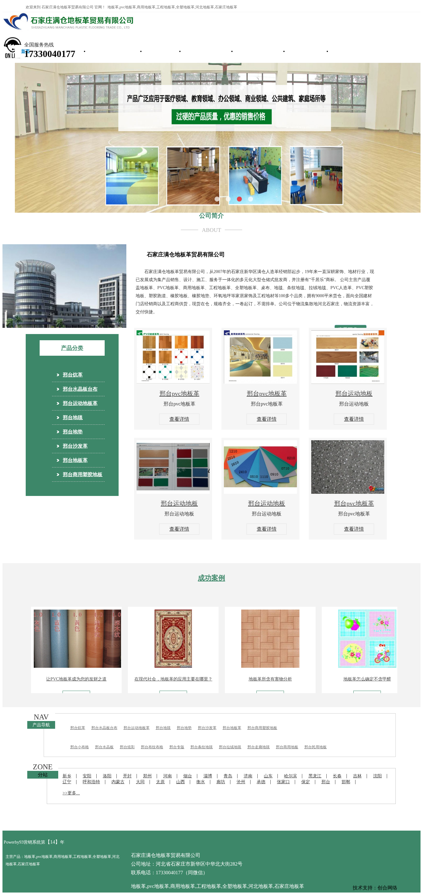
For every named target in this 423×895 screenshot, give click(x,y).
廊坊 (220, 782)
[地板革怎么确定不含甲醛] (348, 666)
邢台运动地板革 (257, 51)
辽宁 (67, 782)
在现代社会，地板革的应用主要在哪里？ (154, 679)
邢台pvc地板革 (179, 393)
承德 (261, 782)
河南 (167, 776)
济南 (248, 776)
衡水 (200, 782)
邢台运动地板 (354, 393)
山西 (180, 782)
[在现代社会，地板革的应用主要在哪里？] (154, 666)
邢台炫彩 (127, 747)
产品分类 (72, 348)
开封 (127, 776)
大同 (140, 782)
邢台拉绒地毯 (230, 747)
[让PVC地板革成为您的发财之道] (58, 666)
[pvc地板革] (173, 382)
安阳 (87, 776)
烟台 (187, 776)
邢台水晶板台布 (205, 51)
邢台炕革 (159, 51)
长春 (337, 776)
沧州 (241, 782)
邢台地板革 (75, 460)
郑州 (147, 776)
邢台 (325, 782)
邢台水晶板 (104, 747)
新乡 (67, 776)
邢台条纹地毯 (201, 747)
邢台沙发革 (305, 51)
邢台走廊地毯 (258, 747)
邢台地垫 (73, 431)
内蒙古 (117, 782)
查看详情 (179, 419)
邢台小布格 (79, 747)
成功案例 (211, 578)
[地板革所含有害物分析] (251, 666)
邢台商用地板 (287, 747)
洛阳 (107, 776)
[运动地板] (347, 382)
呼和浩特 (91, 782)
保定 (305, 782)
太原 (160, 782)
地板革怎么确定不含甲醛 (348, 679)
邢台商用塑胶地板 (112, 51)
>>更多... (71, 793)
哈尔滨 (290, 776)
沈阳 (377, 776)
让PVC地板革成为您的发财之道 (57, 679)
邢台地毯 (73, 417)
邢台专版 (176, 747)
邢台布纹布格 (152, 747)
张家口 (283, 782)
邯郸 (346, 782)
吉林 (357, 776)
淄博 (207, 776)
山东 (268, 776)
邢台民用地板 (315, 747)
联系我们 (346, 51)
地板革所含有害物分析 (251, 679)
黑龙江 (314, 776)
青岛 (228, 776)
